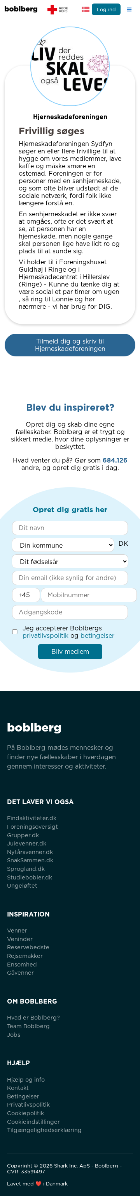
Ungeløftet (22, 885)
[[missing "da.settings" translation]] (85, 9)
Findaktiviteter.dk (31, 818)
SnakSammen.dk (30, 860)
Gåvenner (20, 972)
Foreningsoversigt (32, 826)
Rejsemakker (25, 955)
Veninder (20, 939)
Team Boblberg (28, 1026)
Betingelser (23, 1096)
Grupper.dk (23, 835)
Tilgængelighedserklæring (44, 1130)
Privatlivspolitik (28, 1104)
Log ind (106, 9)
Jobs (13, 1034)
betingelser (97, 635)
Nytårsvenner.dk (30, 852)
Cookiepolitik (25, 1113)
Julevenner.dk (26, 843)
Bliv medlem (70, 651)
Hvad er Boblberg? (33, 1017)
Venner (17, 930)
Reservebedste (28, 947)
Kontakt (18, 1087)
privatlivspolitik (45, 635)
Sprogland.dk (26, 868)
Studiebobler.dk (29, 877)
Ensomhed (22, 964)
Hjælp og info (26, 1079)
